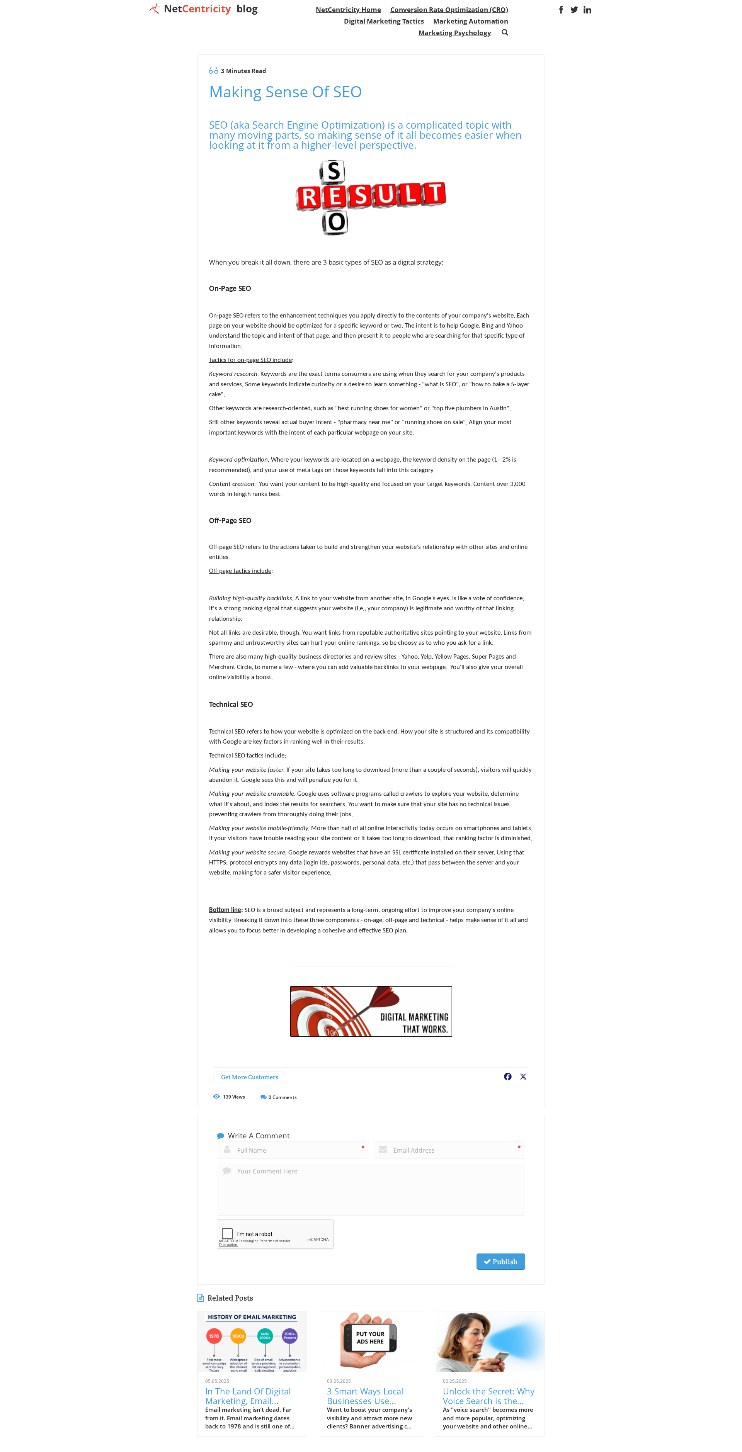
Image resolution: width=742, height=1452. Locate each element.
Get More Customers (249, 1077)
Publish (504, 1261)
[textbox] (211, 8)
